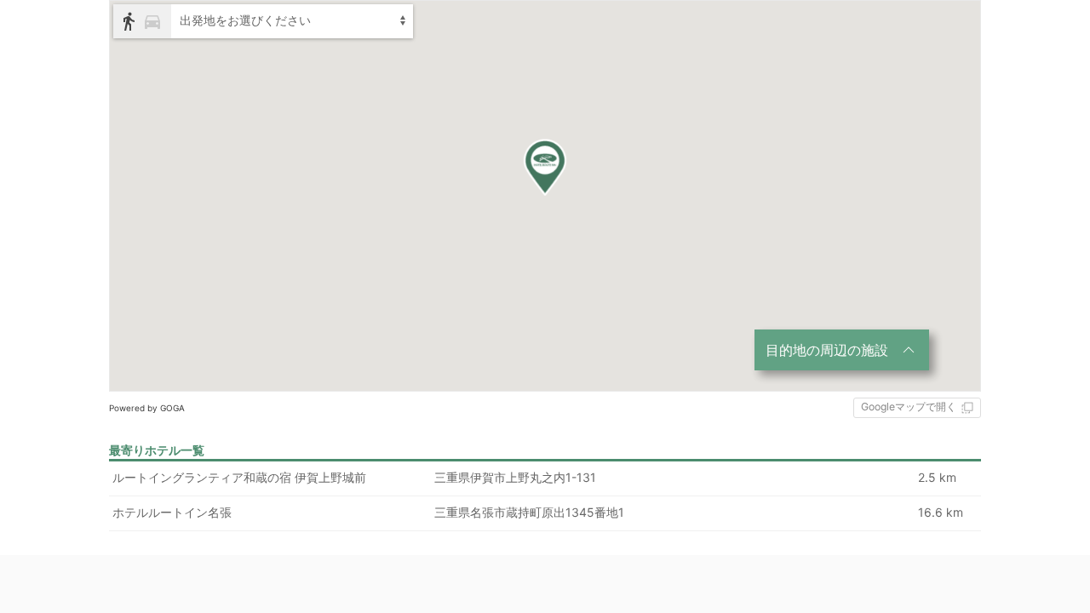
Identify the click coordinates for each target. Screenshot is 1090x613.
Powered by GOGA (147, 408)
